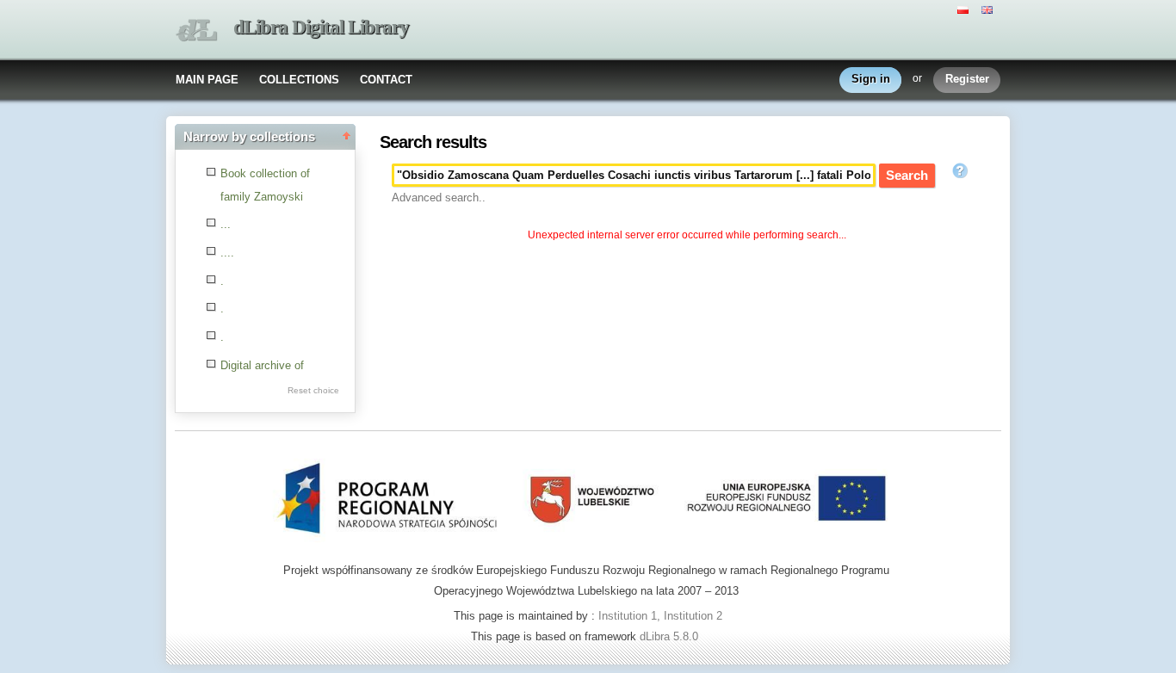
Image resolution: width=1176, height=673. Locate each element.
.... (227, 252)
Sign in (870, 78)
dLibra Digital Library (321, 27)
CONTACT (386, 79)
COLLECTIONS (299, 79)
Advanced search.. (439, 197)
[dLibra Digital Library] (196, 30)
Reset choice (313, 390)
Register (967, 78)
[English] (989, 8)
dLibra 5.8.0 (671, 636)
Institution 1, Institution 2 (660, 615)
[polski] (965, 8)
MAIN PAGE (207, 79)
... (225, 224)
